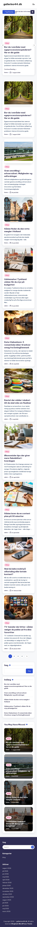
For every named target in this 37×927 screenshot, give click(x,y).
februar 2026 (7, 882)
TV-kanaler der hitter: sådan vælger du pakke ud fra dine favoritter (18, 630)
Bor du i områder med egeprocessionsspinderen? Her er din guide (17, 115)
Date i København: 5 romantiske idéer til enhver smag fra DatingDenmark (17, 345)
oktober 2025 (7, 894)
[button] (13, 69)
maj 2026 (5, 877)
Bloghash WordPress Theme (21, 924)
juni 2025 (5, 906)
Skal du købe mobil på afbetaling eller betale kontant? (15, 571)
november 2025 (7, 891)
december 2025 (7, 888)
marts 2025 (6, 911)
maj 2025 (5, 908)
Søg (6, 665)
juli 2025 (5, 903)
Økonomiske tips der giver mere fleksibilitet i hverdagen (17, 458)
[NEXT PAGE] (27, 656)
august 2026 (6, 868)
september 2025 (8, 897)
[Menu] (33, 4)
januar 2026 (6, 885)
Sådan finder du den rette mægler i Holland (17, 701)
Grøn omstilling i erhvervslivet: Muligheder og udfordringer (21, 50)
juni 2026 (5, 874)
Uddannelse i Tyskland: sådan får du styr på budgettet (15, 282)
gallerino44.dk (12, 4)
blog (10, 43)
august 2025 (6, 900)
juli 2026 (5, 871)
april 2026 (5, 880)
